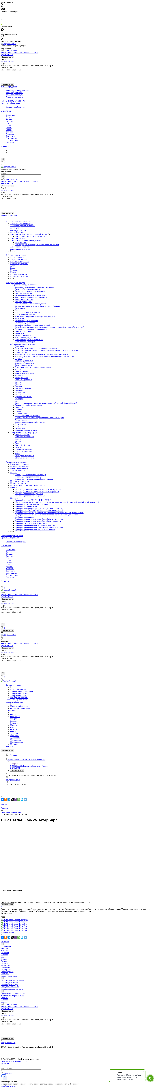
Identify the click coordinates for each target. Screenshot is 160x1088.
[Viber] (15, 937)
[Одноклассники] (5, 937)
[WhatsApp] (18, 937)
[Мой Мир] (8, 937)
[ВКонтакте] (2, 937)
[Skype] (22, 937)
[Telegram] (25, 937)
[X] (12, 937)
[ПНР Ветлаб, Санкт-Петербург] (80, 544)
